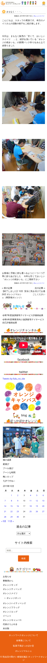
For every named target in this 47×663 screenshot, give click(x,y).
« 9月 (3, 521)
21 (5, 511)
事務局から (8, 580)
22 (11, 511)
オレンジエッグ (10, 611)
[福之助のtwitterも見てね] (29, 2)
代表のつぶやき (10, 624)
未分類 (6, 628)
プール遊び (8, 468)
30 (18, 517)
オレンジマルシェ (23, 650)
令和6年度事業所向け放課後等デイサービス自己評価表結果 (23, 321)
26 (37, 511)
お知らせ (7, 576)
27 (43, 511)
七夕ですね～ (9, 480)
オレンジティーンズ (12, 589)
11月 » (11, 521)
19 (37, 506)
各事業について (23, 640)
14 (5, 506)
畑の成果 (7, 459)
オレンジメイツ (38, 16)
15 (11, 506)
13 (43, 500)
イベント (7, 615)
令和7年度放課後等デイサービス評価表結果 (22, 315)
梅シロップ (8, 476)
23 (18, 511)
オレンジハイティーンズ (14, 603)
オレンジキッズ (10, 584)
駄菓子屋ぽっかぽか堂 (23, 645)
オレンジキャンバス (12, 620)
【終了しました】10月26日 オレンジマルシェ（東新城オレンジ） (12, 293)
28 (5, 517)
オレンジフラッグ (11, 607)
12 (37, 500)
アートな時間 (9, 472)
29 (11, 517)
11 (31, 500)
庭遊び (6, 464)
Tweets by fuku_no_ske (14, 378)
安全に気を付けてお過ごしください (34, 291)
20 (43, 506)
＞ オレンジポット (12, 598)
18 (31, 506)
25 (31, 511)
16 (18, 506)
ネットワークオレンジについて (23, 635)
